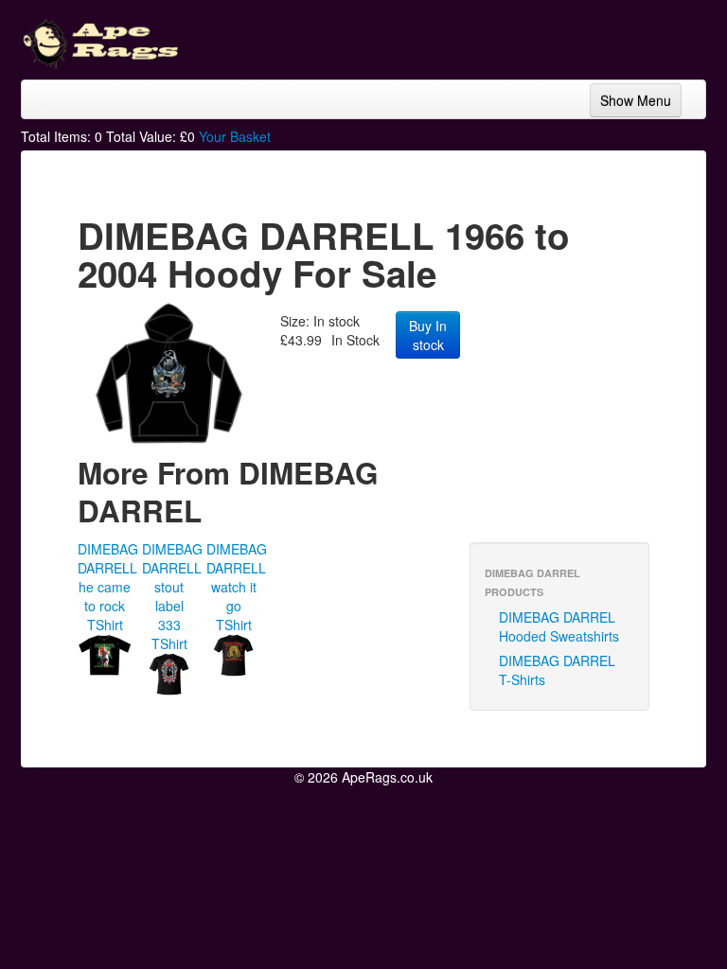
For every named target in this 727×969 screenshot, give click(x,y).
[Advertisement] (554, 37)
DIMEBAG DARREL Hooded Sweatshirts (559, 626)
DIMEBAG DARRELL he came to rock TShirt (108, 586)
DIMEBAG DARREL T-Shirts (557, 670)
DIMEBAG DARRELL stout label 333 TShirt (172, 596)
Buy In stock (428, 335)
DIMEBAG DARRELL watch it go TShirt (236, 586)
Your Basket (235, 136)
